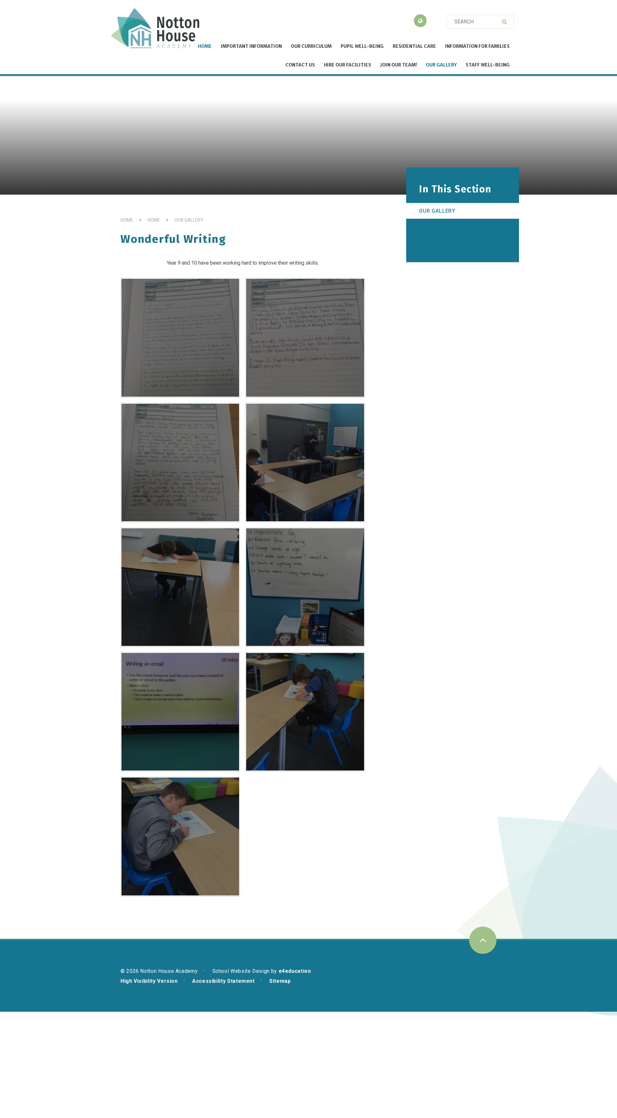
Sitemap (280, 981)
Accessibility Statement (223, 981)
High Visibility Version (149, 981)
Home (127, 220)
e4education (295, 971)
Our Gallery (188, 220)
